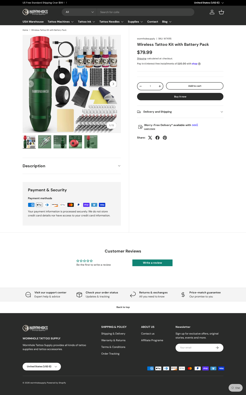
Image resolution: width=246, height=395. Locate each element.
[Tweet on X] (150, 137)
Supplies (133, 21)
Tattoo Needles (109, 21)
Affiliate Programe (152, 340)
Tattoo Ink (84, 21)
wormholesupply (146, 38)
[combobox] (128, 12)
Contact (152, 21)
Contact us (147, 333)
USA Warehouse (33, 21)
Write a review (152, 263)
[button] (221, 12)
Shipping (141, 58)
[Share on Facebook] (157, 137)
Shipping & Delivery (113, 333)
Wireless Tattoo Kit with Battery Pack (48, 30)
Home (25, 30)
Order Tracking (110, 353)
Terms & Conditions (113, 347)
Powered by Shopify (56, 382)
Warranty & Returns (113, 340)
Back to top (123, 307)
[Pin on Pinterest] (165, 137)
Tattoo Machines (59, 21)
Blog (165, 21)
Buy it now (180, 96)
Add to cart (194, 85)
